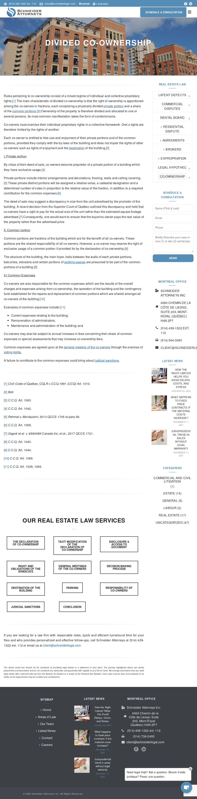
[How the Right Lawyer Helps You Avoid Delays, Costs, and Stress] (159, 375)
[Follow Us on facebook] (136, 749)
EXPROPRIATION (173, 158)
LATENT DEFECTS (172, 95)
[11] (62, 307)
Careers (47, 744)
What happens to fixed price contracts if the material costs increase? (181, 407)
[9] (35, 267)
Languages (102, 3)
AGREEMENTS (174, 140)
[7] (21, 217)
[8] (126, 248)
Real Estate (169, 515)
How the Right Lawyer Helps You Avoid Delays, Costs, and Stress (181, 378)
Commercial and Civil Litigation (172, 479)
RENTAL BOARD (172, 117)
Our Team (47, 724)
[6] (59, 193)
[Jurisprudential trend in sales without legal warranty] (159, 437)
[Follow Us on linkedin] (143, 749)
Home (47, 709)
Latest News (47, 730)
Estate (169, 493)
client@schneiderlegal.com (60, 3)
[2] (38, 111)
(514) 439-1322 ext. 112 (22, 3)
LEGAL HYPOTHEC (172, 167)
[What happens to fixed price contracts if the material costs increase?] (159, 403)
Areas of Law (47, 717)
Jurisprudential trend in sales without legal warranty (181, 439)
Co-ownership (172, 176)
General (170, 500)
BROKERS (173, 149)
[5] (5, 183)
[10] (42, 299)
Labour (170, 508)
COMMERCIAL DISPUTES (172, 106)
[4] (43, 169)
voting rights (12, 352)
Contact (47, 738)
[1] (14, 101)
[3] (107, 148)
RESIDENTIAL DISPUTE (173, 128)
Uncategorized (169, 522)
